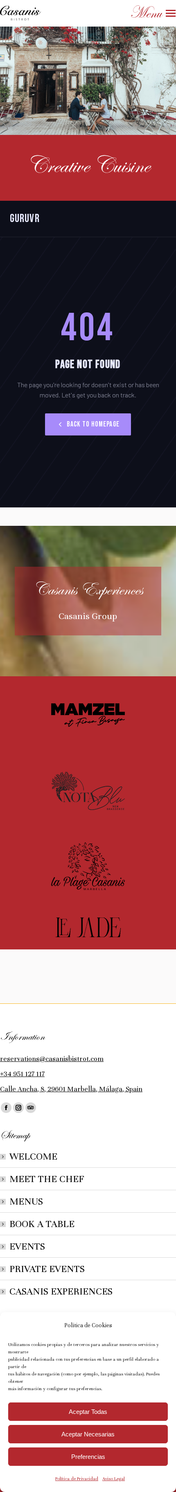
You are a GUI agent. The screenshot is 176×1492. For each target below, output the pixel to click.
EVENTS (27, 1246)
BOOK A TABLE (41, 1224)
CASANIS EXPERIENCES (61, 1291)
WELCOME (33, 1156)
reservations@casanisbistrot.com (52, 1058)
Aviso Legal (113, 1478)
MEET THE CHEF (46, 1179)
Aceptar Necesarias (88, 1434)
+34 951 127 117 (22, 1074)
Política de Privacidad (76, 1478)
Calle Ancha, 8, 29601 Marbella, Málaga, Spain (71, 1089)
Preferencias (88, 1456)
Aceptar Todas (88, 1411)
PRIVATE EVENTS (47, 1269)
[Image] (88, 715)
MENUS (26, 1201)
